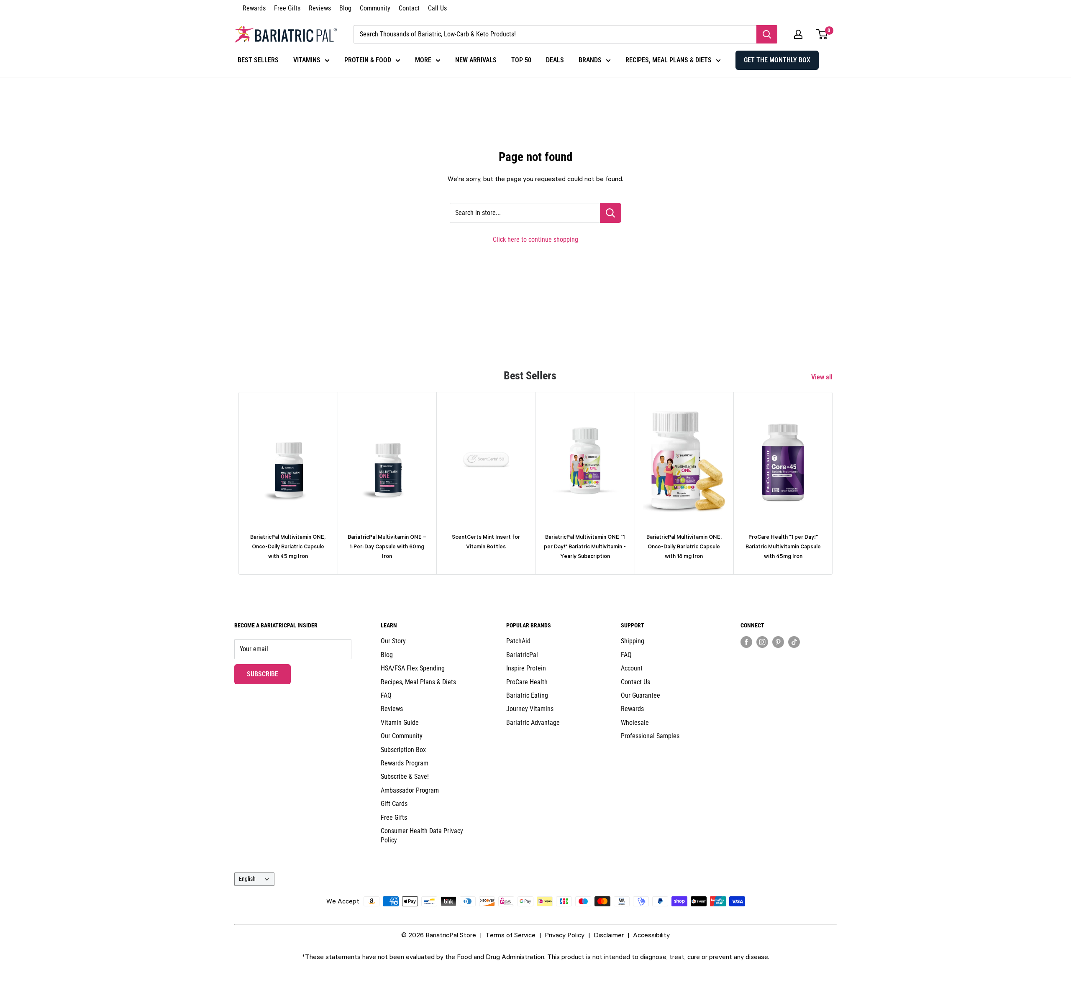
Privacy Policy (564, 935)
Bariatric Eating (527, 695)
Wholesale (635, 723)
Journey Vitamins (529, 709)
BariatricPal (522, 655)
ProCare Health (527, 682)
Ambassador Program (410, 790)
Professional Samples (650, 736)
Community (375, 8)
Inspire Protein (526, 668)
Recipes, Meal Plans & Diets (418, 682)
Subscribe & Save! (405, 776)
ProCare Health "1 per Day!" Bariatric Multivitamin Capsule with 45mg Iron (783, 547)
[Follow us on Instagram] (762, 641)
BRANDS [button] (590, 60)
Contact (409, 8)
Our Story (393, 641)
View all (822, 377)
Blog (345, 8)
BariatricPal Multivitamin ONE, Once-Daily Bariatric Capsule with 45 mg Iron (287, 547)
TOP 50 (521, 60)
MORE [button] (423, 60)
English (247, 878)
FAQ (386, 695)
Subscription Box (403, 750)
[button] (798, 34)
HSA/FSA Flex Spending (413, 668)
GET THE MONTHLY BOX (777, 60)
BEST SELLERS (258, 60)
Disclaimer (609, 935)
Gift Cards (394, 804)
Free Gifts (287, 8)
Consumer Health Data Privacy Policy (422, 835)
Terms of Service (510, 935)
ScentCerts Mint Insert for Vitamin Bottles (486, 542)
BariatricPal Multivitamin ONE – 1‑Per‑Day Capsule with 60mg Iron (387, 547)
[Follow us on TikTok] (794, 641)
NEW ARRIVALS (476, 60)
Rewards (254, 8)
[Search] (766, 34)
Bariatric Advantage (533, 723)
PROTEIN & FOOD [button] (367, 60)
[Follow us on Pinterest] (778, 641)
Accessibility (651, 935)
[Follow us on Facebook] (746, 641)
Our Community (402, 736)
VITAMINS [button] (306, 60)
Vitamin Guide (400, 723)
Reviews (320, 8)
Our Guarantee (640, 695)
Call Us (437, 8)
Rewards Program (404, 763)
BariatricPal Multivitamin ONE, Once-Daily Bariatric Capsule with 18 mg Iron (684, 547)
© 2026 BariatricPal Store (438, 935)
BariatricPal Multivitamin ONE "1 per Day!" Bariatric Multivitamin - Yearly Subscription (585, 547)
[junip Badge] (788, 656)
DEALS (555, 60)
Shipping (632, 641)
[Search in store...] (610, 213)
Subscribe (269, 674)
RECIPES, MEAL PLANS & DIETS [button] (668, 60)
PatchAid (518, 641)
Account (632, 668)
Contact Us (635, 682)
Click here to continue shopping (535, 239)
